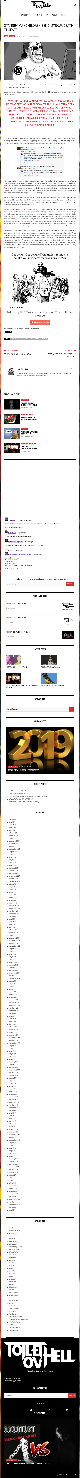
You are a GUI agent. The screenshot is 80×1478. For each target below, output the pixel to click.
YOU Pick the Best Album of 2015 (16, 603)
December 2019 (14, 1035)
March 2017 (13, 1124)
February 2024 (14, 900)
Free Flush (12, 1255)
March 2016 (13, 1156)
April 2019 (12, 1056)
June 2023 (12, 922)
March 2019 (13, 1059)
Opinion (12, 36)
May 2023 (12, 924)
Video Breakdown (14, 1327)
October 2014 (13, 1202)
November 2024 (14, 876)
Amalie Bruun (15, 339)
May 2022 (12, 957)
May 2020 (12, 1021)
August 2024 (13, 884)
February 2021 (14, 997)
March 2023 (13, 930)
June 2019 (12, 1051)
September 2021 (14, 978)
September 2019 (14, 1043)
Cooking (12, 1238)
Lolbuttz (11, 1265)
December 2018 (14, 1067)
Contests (12, 1236)
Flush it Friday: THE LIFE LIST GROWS (52, 685)
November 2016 (14, 1134)
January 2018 (13, 1097)
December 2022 (14, 938)
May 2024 (12, 892)
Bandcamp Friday (14, 1230)
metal (24, 143)
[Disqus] (40, 489)
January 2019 (13, 1064)
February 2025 (14, 868)
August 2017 (13, 1110)
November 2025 (14, 844)
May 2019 (12, 1054)
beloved (19, 143)
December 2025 (14, 841)
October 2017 (13, 1105)
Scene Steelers (14, 1308)
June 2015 (12, 1180)
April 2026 (12, 830)
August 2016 (13, 1143)
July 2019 (12, 1048)
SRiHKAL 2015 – (19, 354)
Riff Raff (11, 1303)
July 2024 (12, 887)
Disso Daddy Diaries (15, 1247)
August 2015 (13, 1175)
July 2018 (12, 1081)
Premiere (12, 1290)
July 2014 (12, 1210)
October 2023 (13, 911)
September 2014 (14, 1205)
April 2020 (12, 1024)
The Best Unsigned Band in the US (19, 1319)
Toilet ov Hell (62, 1475)
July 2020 (12, 1016)
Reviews (11, 1298)
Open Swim (32, 443)
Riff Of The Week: (23, 770)
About (54, 15)
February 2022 (14, 965)
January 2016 (13, 1161)
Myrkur (44, 339)
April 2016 (12, 1153)
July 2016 (12, 1145)
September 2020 (14, 1011)
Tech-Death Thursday (15, 1317)
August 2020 (13, 1013)
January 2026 (13, 838)
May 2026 (12, 827)
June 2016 (12, 1148)
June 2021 (12, 986)
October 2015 (13, 1169)
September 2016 (14, 1140)
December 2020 (14, 1002)
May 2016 (12, 1151)
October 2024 (13, 879)
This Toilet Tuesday (15, 1322)
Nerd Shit (12, 1271)
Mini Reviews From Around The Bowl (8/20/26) (24, 802)
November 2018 (14, 1070)
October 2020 (13, 1008)
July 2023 (12, 919)
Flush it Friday (13, 1252)
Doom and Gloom (14, 1249)
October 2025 (13, 846)
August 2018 (13, 1078)
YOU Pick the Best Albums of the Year (18, 632)
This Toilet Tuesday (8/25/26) (50, 667)
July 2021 (12, 984)
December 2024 (14, 873)
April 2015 (12, 1186)
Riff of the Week (13, 766)
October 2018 (13, 1072)
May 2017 (12, 1118)
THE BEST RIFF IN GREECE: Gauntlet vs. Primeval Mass (28, 1463)
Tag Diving (12, 1314)
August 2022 (13, 949)
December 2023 (14, 906)
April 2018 (12, 1089)
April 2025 (12, 862)
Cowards (25, 339)
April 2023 (12, 927)
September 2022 (14, 946)
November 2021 (14, 973)
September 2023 (14, 914)
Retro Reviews (13, 1295)
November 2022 (14, 941)
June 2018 (12, 1083)
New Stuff (25, 414)
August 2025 (13, 852)
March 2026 (13, 833)
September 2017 (14, 1108)
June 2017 (12, 1116)
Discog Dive (13, 1241)
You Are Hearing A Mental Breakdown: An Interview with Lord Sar (29, 405)
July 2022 (12, 951)
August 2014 (13, 1207)
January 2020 (13, 1032)
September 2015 (14, 1172)
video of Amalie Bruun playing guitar (22, 212)
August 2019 (13, 1046)
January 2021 (13, 1000)
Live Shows (12, 1263)
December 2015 (14, 1164)
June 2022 (12, 954)
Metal (11, 1268)
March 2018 (13, 1091)
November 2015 (14, 1167)
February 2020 (14, 1029)
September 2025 (14, 849)
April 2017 (12, 1121)
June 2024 (12, 889)
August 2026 (13, 819)
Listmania (25, 429)
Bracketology (13, 1233)
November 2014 (14, 1199)
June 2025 (12, 857)
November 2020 (14, 1005)
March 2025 (13, 865)
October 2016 (13, 1137)
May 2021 (12, 989)
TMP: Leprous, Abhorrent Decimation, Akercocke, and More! (29, 448)
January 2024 (13, 903)
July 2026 (12, 822)
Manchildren (35, 339)
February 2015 (14, 1191)
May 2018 (12, 1086)
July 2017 (12, 1113)
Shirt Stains (12, 1311)
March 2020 (13, 1027)
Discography (13, 1244)
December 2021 (14, 970)
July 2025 (12, 854)
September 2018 (14, 1075)
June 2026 (12, 825)
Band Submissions (15, 1228)
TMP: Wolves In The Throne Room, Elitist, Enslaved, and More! (28, 796)
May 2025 (12, 860)
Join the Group (41, 15)
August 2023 (13, 916)
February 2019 (14, 1062)
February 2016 (14, 1159)
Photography (13, 1287)
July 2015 (12, 1178)
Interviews (25, 400)
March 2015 (13, 1188)
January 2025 (13, 870)
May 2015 (12, 1183)
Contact (65, 15)
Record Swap (13, 1292)
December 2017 (14, 1099)
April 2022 (12, 959)
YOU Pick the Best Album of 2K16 (16, 618)
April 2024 (12, 895)
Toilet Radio (13, 1325)
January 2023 (13, 935)
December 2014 (14, 1196)
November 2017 (14, 1102)
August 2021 (13, 981)
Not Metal (12, 1279)
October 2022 (13, 943)
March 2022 (13, 962)
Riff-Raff (12, 1306)
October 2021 (13, 976)
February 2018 (14, 1094)
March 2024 (13, 897)
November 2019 (14, 1038)
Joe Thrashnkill (23, 36)
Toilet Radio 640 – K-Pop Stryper (16, 667)
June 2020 (12, 1019)
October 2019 (13, 1040)
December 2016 (14, 1132)
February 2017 (14, 1126)
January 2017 (13, 1129)
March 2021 (13, 994)
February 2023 (14, 932)
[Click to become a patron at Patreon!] (40, 322)
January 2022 (13, 968)
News (6, 36)
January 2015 (13, 1194)
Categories (26, 15)
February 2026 (14, 835)
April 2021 (12, 992)
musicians (29, 143)
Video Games (13, 1330)
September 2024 (14, 881)
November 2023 (14, 908)
